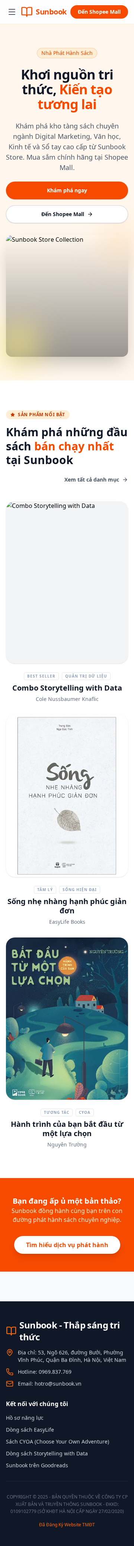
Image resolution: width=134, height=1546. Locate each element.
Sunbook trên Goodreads (37, 1465)
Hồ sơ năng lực (25, 1417)
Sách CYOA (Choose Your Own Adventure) (57, 1441)
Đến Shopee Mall (99, 11)
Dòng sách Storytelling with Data (47, 1453)
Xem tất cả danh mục (91, 479)
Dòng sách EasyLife (30, 1429)
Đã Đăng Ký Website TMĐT (67, 1524)
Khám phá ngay (67, 190)
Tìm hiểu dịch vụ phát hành (67, 1245)
